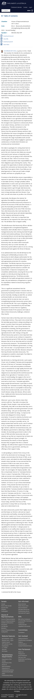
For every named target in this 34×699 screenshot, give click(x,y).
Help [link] (17, 696)
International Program (24, 613)
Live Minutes (4, 626)
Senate (3, 604)
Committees (21, 632)
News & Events (22, 604)
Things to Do (21, 653)
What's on (21, 652)
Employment (5, 646)
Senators (3, 609)
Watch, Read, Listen (23, 606)
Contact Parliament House (25, 646)
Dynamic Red (4, 607)
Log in (30, 7)
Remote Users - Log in (7, 640)
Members (3, 628)
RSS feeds (4, 651)
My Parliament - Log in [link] (7, 638)
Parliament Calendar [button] (16, 7)
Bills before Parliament (24, 619)
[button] (30, 10)
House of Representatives (8, 619)
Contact (25, 7)
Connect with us (22, 644)
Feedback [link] (11, 696)
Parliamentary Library (23, 611)
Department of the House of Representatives (7, 664)
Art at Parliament (22, 655)
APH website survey (7, 644)
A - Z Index (4, 647)
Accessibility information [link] (7, 695)
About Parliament (22, 607)
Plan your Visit (22, 657)
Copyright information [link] (21, 695)
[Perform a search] (2, 10)
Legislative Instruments (24, 626)
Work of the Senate (6, 606)
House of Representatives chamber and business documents (8, 622)
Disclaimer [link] (4, 696)
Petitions (20, 642)
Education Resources (23, 609)
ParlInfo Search (6, 642)
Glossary (4, 649)
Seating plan (4, 611)
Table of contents (10, 16)
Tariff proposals (22, 624)
